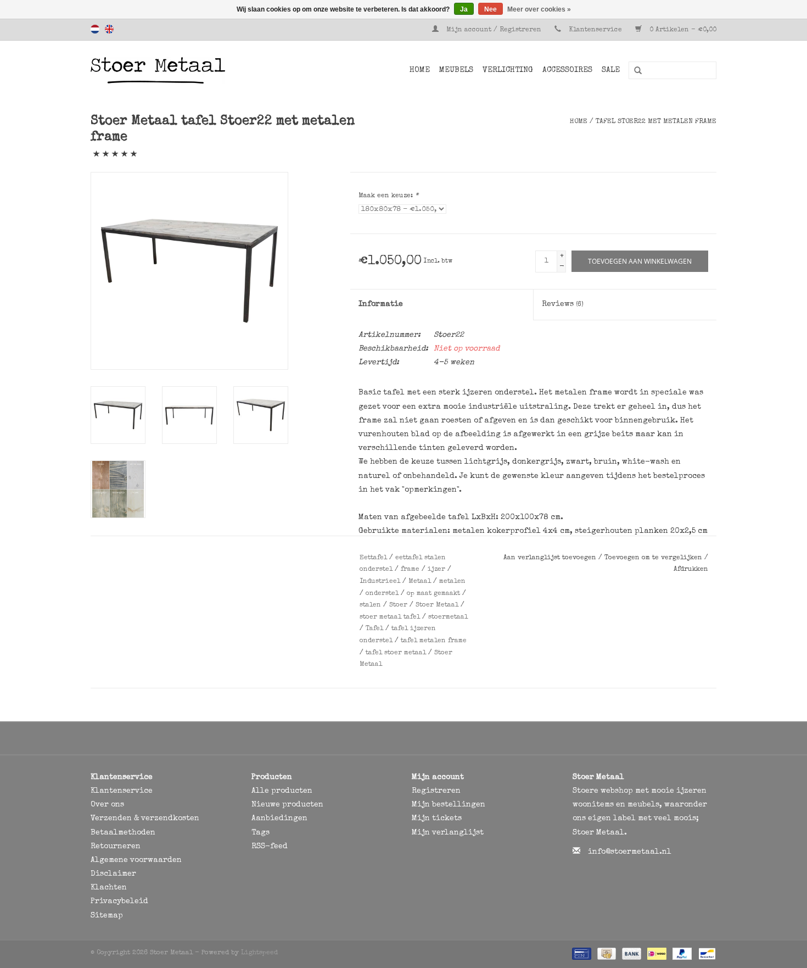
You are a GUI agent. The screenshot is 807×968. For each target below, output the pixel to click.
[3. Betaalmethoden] (580, 953)
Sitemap (107, 916)
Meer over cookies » (539, 9)
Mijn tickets (437, 818)
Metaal (419, 581)
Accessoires (567, 70)
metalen (452, 581)
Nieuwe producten (287, 805)
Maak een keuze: (388, 196)
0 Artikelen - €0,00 (681, 30)
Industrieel (380, 581)
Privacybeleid (119, 901)
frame (410, 569)
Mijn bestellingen (448, 805)
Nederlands (95, 29)
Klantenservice (595, 30)
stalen (370, 605)
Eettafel (373, 558)
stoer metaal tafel (390, 617)
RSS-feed (269, 846)
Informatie (380, 304)
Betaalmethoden (123, 833)
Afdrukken (691, 569)
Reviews (563, 304)
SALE (611, 70)
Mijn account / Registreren (493, 30)
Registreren (436, 791)
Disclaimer (113, 874)
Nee (490, 9)
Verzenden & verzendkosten (145, 818)
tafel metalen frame (434, 641)
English (109, 29)
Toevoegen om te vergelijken (654, 558)
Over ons (107, 805)
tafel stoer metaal (396, 653)
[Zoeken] (634, 71)
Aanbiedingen (279, 818)
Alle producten (281, 791)
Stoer (398, 605)
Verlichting (508, 70)
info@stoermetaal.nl (629, 852)
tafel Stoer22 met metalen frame (656, 122)
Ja (464, 9)
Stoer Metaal (437, 605)
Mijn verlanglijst (448, 833)
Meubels (456, 70)
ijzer (436, 569)
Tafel (374, 629)
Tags (260, 833)
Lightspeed (259, 953)
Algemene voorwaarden (136, 860)
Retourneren (116, 846)
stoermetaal (448, 617)
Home (420, 70)
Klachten (109, 888)
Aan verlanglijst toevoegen (550, 558)
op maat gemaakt (433, 594)
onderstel (382, 594)
